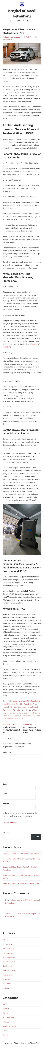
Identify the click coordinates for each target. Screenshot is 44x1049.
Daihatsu (6, 1009)
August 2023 (7, 975)
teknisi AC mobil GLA (15, 719)
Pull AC (28, 37)
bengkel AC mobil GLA (21, 701)
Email (5, 794)
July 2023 (6, 979)
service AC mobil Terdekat (13, 713)
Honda (5, 1013)
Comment (7, 752)
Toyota (5, 1035)
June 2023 (7, 984)
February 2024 (8, 949)
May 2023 (6, 988)
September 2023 (9, 970)
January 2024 (8, 953)
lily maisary (9, 914)
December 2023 (9, 957)
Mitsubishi (6, 1022)
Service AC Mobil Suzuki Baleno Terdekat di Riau (22, 854)
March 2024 (7, 944)
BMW (5, 1004)
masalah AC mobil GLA (12, 707)
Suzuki (5, 1031)
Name (6, 784)
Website (6, 803)
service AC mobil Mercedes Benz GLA (22, 710)
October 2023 (8, 966)
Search (5, 832)
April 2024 (6, 940)
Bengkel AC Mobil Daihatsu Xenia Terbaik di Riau (21, 883)
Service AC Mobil (9, 1026)
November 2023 (9, 962)
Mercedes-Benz (8, 40)
